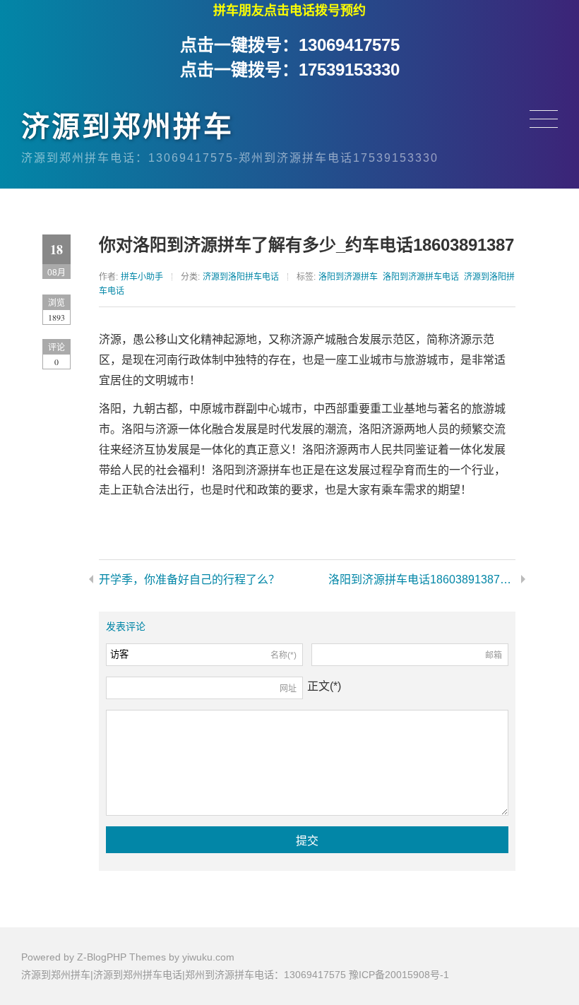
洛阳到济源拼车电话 (421, 277)
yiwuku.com (208, 957)
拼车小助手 (142, 277)
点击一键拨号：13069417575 (290, 44)
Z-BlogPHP (101, 957)
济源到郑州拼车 (127, 126)
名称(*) (283, 655)
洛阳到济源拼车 (348, 277)
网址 (288, 689)
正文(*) (324, 686)
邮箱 (493, 655)
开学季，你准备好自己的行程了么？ (189, 579)
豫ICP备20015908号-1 (399, 974)
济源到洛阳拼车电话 (241, 277)
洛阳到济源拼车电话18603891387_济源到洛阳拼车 (422, 579)
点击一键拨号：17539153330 (290, 69)
